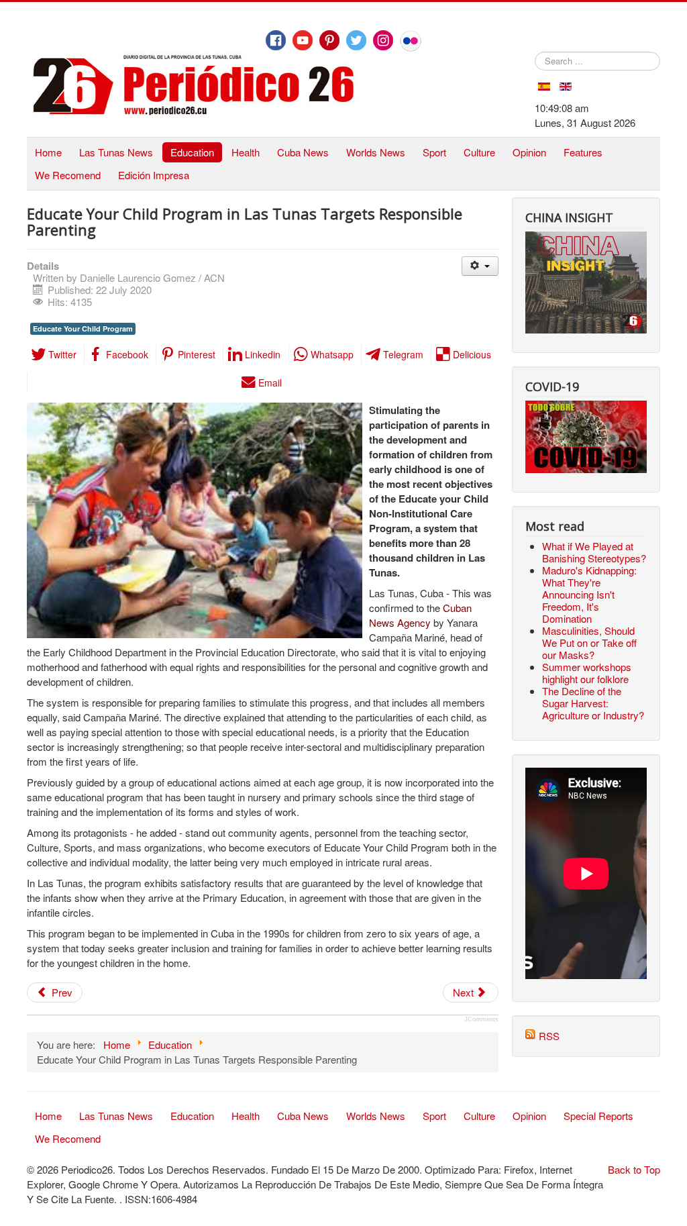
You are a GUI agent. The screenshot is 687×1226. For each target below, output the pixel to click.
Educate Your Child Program (83, 328)
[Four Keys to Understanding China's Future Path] (586, 239)
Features (583, 152)
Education (192, 152)
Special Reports (598, 1116)
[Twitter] (356, 40)
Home (48, 152)
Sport (434, 152)
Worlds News (375, 152)
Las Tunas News (116, 152)
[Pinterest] (329, 40)
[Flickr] (410, 41)
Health (245, 152)
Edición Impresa (153, 175)
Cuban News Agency (420, 615)
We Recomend (68, 175)
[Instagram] (383, 40)
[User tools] (480, 266)
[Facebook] (276, 40)
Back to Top (634, 1169)
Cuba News (303, 152)
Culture (479, 152)
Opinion (529, 152)
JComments (481, 1019)
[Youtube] (303, 40)
